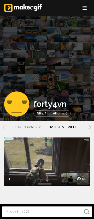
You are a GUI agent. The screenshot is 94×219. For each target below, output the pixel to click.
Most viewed (63, 126)
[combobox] (47, 211)
